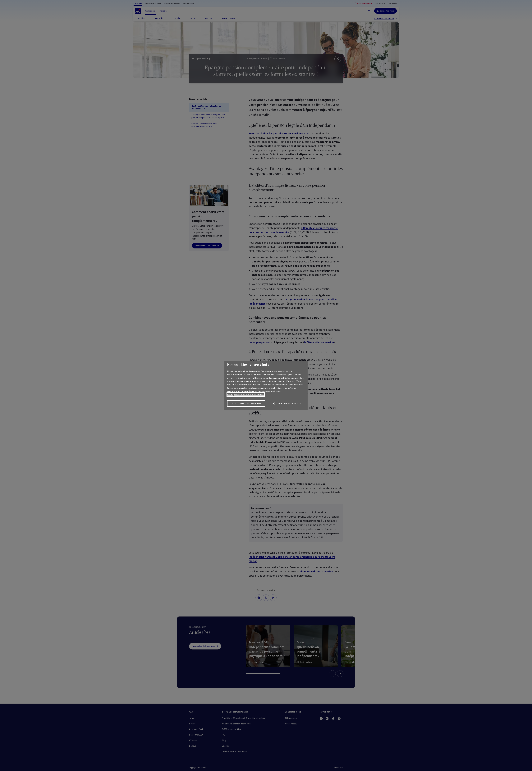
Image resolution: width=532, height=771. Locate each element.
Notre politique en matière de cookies (245, 394)
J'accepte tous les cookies (248, 403)
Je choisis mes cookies (289, 403)
